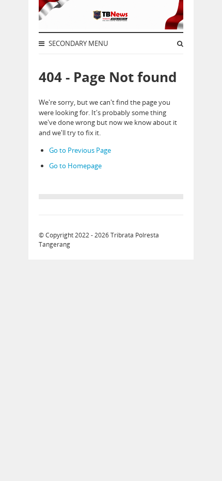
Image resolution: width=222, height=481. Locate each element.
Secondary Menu (77, 43)
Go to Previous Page (80, 150)
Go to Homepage (75, 165)
